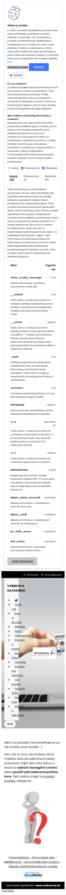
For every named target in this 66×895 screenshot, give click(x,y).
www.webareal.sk (48, 885)
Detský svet (17, 700)
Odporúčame (23, 635)
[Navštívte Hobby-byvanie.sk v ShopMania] (33, 876)
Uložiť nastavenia (22, 561)
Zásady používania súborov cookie (33, 866)
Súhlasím (38, 67)
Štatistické (52, 168)
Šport (18, 631)
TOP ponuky (16, 682)
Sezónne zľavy (18, 656)
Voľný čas (17, 607)
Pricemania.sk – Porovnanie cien (32, 857)
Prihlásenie (32, 574)
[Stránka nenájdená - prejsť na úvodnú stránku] (33, 817)
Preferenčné (32, 168)
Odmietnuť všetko (17, 67)
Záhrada (20, 627)
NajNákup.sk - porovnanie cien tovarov (32, 862)
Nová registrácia (53, 574)
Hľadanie (41, 653)
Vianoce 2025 (18, 691)
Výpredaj (20, 662)
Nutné (15, 168)
